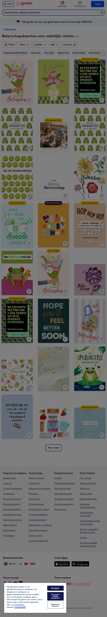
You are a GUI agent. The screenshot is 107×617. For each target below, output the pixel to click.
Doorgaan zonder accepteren (55, 596)
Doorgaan (55, 588)
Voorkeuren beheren (55, 605)
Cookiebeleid (20, 607)
